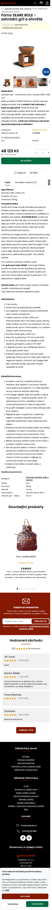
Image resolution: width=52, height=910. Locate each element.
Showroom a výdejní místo (26, 789)
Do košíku (26, 160)
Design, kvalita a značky (26, 793)
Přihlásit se (40, 621)
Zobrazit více (26, 730)
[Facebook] (23, 838)
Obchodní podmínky (26, 763)
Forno (10, 33)
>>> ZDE (5, 890)
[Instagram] (29, 838)
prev (2, 534)
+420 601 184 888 (29, 831)
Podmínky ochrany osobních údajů (26, 766)
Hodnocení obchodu (26, 640)
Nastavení (25, 896)
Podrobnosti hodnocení (12, 28)
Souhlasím (37, 904)
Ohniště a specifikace (26, 803)
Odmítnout (13, 904)
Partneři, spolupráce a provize (26, 796)
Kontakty (26, 756)
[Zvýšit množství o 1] (49, 153)
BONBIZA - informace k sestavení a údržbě (26, 806)
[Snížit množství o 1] (37, 153)
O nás (26, 786)
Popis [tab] (7, 182)
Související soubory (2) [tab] (26, 182)
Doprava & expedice (26, 760)
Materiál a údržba (26, 799)
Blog (26, 809)
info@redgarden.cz (29, 825)
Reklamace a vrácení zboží (26, 770)
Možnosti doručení (12, 137)
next (49, 534)
